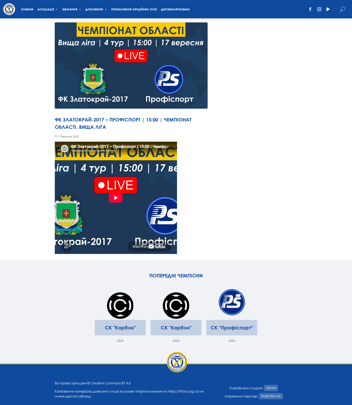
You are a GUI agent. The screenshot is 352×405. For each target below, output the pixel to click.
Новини (27, 9)
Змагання (69, 9)
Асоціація (45, 9)
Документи (94, 9)
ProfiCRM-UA (271, 396)
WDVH (271, 388)
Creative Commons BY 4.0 (110, 383)
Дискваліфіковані (175, 9)
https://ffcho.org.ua (183, 391)
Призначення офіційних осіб (134, 9)
